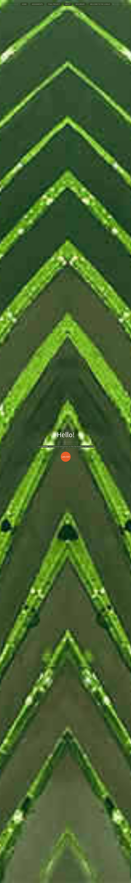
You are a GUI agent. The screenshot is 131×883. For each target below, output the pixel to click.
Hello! (66, 434)
